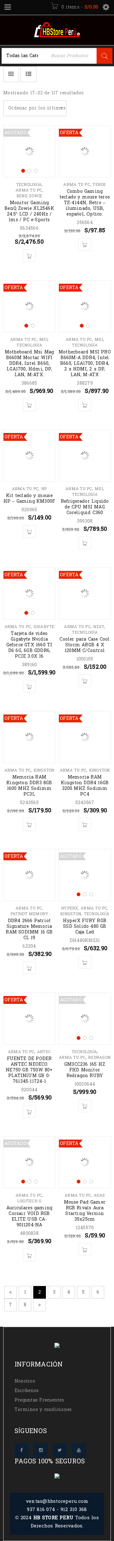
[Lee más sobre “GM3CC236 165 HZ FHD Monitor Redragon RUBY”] (85, 1105)
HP (44, 488)
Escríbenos (27, 1391)
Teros (99, 184)
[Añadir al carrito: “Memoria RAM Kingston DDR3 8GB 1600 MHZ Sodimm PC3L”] (29, 824)
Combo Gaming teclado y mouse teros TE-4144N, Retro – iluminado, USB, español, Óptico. (85, 202)
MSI (43, 339)
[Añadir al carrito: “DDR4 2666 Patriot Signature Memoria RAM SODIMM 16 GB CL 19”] (29, 968)
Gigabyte (44, 626)
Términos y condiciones (43, 1410)
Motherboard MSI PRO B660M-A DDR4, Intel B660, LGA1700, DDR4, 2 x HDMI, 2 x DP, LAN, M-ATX (85, 363)
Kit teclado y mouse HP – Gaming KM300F (29, 498)
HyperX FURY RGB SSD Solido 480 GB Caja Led (84, 926)
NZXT (98, 626)
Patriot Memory (29, 913)
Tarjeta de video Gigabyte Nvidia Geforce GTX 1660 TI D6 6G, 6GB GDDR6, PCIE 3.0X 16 (29, 645)
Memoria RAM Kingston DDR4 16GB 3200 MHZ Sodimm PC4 (85, 785)
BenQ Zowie (29, 196)
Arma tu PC (29, 190)
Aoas (99, 1195)
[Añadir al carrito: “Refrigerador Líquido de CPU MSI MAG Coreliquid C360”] (85, 542)
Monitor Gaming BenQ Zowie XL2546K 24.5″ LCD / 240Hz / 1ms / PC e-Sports (29, 211)
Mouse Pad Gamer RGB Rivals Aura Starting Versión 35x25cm (84, 1210)
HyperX (69, 908)
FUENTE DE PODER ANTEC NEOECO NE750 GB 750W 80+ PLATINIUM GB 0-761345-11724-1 (29, 1070)
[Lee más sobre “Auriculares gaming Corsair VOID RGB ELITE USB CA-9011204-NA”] (29, 1255)
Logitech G (29, 1201)
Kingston (44, 770)
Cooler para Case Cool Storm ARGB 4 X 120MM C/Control (85, 645)
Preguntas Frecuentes (39, 1400)
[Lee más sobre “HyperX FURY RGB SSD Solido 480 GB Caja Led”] (85, 962)
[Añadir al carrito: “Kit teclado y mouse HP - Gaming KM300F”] (29, 531)
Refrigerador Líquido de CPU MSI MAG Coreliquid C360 (85, 507)
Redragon (99, 1057)
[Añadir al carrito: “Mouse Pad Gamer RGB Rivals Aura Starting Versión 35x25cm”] (85, 1249)
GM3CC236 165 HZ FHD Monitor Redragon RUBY (84, 1070)
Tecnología (29, 184)
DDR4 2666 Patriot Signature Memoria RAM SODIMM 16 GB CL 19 (29, 929)
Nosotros (25, 1381)
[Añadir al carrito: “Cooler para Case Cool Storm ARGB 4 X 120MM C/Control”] (85, 680)
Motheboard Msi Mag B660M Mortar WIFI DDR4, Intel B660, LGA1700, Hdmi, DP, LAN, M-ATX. (29, 363)
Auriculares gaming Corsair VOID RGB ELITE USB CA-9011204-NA (29, 1216)
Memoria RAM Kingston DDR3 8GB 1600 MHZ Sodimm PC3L (29, 785)
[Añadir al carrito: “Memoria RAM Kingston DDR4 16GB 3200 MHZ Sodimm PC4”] (85, 824)
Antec (44, 1051)
